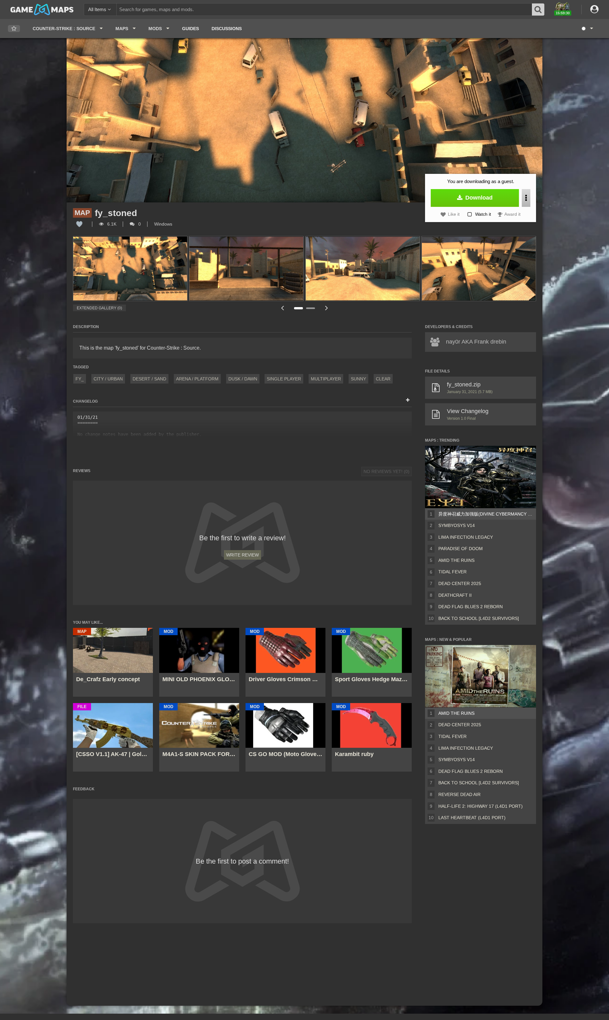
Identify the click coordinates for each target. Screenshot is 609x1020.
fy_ (79, 378)
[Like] (79, 224)
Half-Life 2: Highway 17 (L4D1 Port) (480, 806)
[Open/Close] (408, 400)
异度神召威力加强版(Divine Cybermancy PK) (486, 514)
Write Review (242, 554)
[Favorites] (14, 28)
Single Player (284, 378)
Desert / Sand (149, 378)
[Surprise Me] (587, 28)
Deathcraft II (455, 595)
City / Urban (108, 378)
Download (478, 197)
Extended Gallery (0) (99, 308)
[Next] (327, 308)
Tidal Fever (452, 571)
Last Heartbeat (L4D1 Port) (472, 817)
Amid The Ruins (456, 560)
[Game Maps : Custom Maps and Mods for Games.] (42, 9)
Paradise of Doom (460, 548)
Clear (383, 378)
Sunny (358, 378)
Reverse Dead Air (459, 794)
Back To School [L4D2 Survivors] (478, 618)
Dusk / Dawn (242, 378)
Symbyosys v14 (456, 525)
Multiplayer (326, 378)
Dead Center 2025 (459, 583)
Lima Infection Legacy (465, 537)
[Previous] (282, 308)
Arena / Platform (197, 378)
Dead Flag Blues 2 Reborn (470, 606)
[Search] (538, 9)
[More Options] (526, 198)
